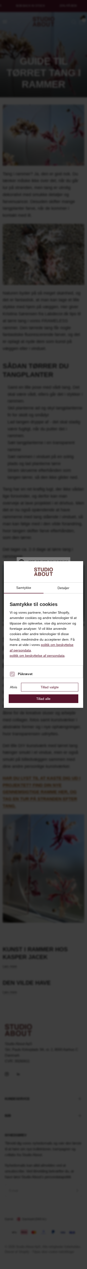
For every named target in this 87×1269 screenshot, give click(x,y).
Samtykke (23, 588)
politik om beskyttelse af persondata (37, 656)
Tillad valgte (50, 687)
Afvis (13, 687)
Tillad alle (43, 699)
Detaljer (63, 588)
